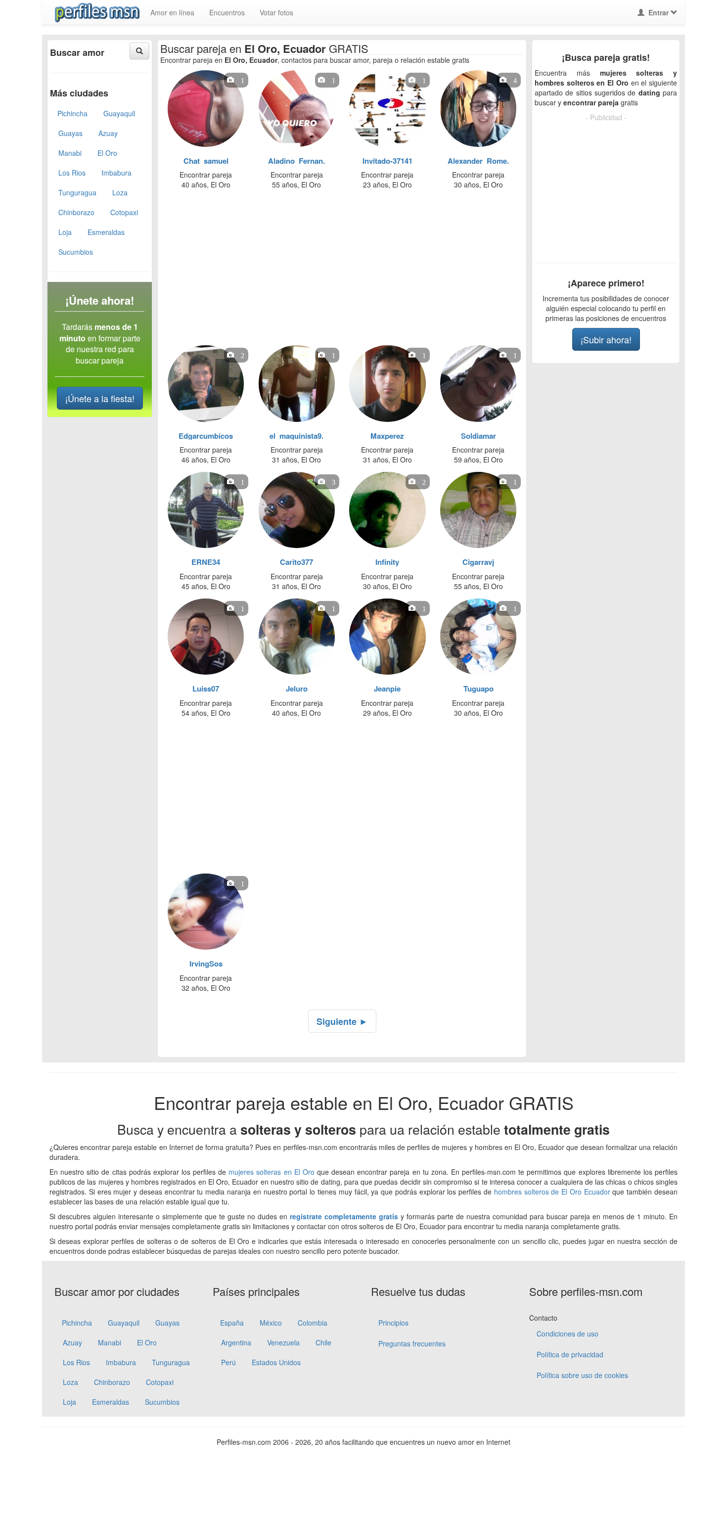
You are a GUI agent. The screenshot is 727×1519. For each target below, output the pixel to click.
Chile (323, 1342)
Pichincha (72, 113)
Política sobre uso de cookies (582, 1375)
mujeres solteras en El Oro (271, 1172)
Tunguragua (77, 192)
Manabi (70, 153)
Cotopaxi (124, 212)
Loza (120, 192)
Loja (65, 232)
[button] (139, 51)
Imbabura (116, 173)
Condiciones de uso (567, 1333)
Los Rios (72, 173)
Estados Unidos (276, 1362)
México (271, 1323)
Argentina (236, 1342)
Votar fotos (276, 12)
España (232, 1323)
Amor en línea (172, 12)
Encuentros (227, 12)
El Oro (107, 153)
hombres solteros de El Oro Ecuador (552, 1192)
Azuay (108, 133)
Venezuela (283, 1342)
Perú (228, 1362)
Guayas (70, 133)
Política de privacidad (570, 1354)
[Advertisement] (336, 270)
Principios (393, 1323)
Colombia (312, 1323)
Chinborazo (76, 212)
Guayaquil (119, 113)
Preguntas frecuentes (412, 1343)
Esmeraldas (106, 232)
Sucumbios (75, 252)
